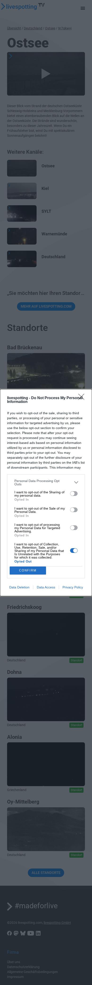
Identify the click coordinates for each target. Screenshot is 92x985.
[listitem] (46, 482)
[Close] (82, 398)
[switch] (74, 493)
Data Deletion (19, 587)
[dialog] (46, 492)
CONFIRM (28, 570)
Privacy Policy (73, 587)
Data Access (46, 587)
